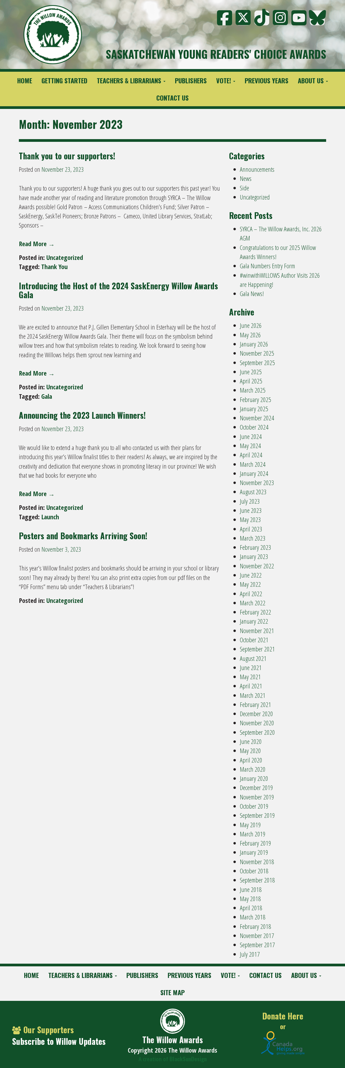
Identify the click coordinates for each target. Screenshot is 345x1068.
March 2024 (252, 464)
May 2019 (250, 824)
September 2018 (257, 879)
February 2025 (255, 399)
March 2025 (252, 390)
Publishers (191, 80)
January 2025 (254, 408)
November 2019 (257, 796)
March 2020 (252, 769)
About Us (311, 80)
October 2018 (254, 870)
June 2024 (251, 436)
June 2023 (251, 510)
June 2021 (251, 667)
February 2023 (255, 547)
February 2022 (255, 611)
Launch (50, 516)
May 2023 (250, 519)
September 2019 (257, 815)
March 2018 (252, 916)
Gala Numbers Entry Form (267, 265)
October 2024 (254, 427)
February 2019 (255, 843)
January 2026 (254, 343)
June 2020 (251, 741)
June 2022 (251, 575)
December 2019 (256, 787)
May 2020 (250, 750)
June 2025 (251, 371)
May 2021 (250, 676)
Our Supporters (48, 1030)
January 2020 (254, 778)
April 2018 (251, 907)
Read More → (37, 243)
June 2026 (251, 325)
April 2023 (251, 528)
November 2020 (257, 722)
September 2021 (257, 648)
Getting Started (64, 80)
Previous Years (266, 80)
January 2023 (254, 556)
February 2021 (255, 704)
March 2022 (252, 602)
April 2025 (251, 380)
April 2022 (251, 593)
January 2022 (254, 621)
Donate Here (282, 1016)
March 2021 (252, 695)
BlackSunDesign (188, 1059)
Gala (46, 396)
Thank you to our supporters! (67, 156)
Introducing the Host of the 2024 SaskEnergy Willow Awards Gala (118, 290)
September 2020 (257, 732)
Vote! (224, 80)
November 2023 (257, 482)
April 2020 (251, 760)
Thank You (54, 266)
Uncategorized (64, 257)
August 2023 (253, 491)
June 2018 (251, 889)
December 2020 (256, 713)
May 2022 (250, 584)
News (245, 178)
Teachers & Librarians (130, 80)
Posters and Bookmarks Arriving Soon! (83, 536)
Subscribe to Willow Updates (59, 1041)
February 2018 (255, 926)
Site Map (172, 992)
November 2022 (257, 565)
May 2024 (250, 445)
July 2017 (250, 954)
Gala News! (252, 293)
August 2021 (253, 658)
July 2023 (250, 501)
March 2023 (252, 538)
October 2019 (254, 806)
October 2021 (254, 639)
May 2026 (250, 334)
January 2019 (254, 852)
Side (244, 187)
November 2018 (257, 861)
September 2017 (257, 944)
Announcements (257, 169)
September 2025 (257, 362)
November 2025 (257, 353)
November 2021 (257, 630)
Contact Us (172, 97)
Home (24, 80)
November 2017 (257, 935)
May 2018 (250, 898)
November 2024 (257, 417)
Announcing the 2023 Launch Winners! (82, 415)
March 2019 (252, 833)
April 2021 (251, 685)
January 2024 (254, 473)
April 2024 (251, 454)
